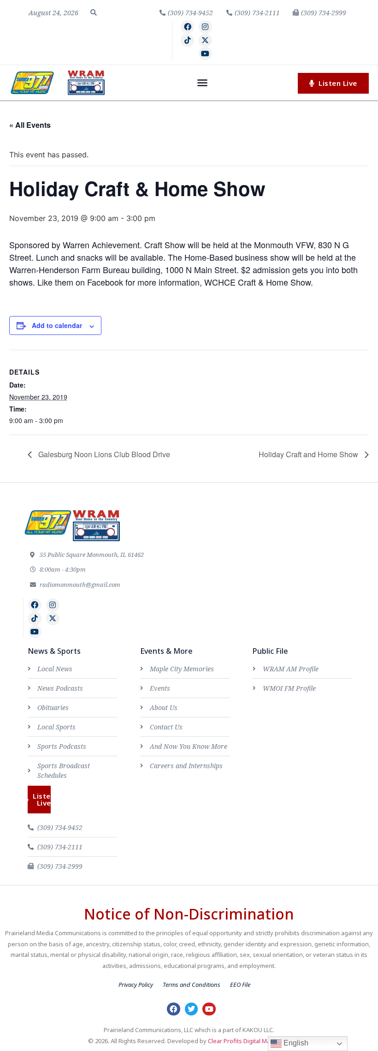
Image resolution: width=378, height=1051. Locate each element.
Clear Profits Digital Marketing (249, 1041)
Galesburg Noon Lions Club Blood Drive (103, 454)
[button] (93, 12)
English (295, 1043)
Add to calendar (57, 325)
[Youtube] (205, 53)
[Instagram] (205, 27)
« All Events (30, 124)
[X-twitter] (205, 40)
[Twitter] (191, 1009)
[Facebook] (187, 27)
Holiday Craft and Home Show (309, 454)
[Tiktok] (187, 40)
